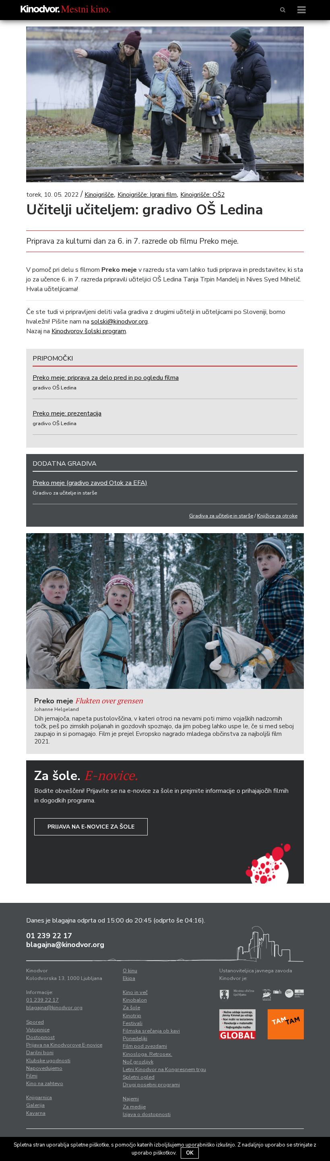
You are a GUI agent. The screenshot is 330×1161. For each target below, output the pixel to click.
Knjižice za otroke (277, 515)
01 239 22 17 (49, 936)
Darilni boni (40, 1052)
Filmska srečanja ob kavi (151, 1031)
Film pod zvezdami (145, 1046)
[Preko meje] (165, 611)
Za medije (134, 1106)
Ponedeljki (135, 1038)
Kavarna (35, 1113)
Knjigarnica (39, 1097)
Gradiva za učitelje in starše (221, 515)
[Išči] (282, 10)
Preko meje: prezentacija (67, 413)
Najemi (131, 1098)
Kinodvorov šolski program (89, 331)
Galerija (35, 1105)
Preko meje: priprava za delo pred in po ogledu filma (106, 377)
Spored (35, 1022)
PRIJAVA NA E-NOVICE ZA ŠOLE (90, 827)
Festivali (132, 1023)
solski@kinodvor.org (119, 321)
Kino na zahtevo (44, 1083)
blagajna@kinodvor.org (65, 944)
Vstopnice (38, 1029)
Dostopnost (40, 1037)
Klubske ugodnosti (48, 1060)
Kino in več (135, 992)
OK (190, 1153)
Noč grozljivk (138, 1061)
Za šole (131, 1007)
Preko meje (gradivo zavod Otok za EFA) (90, 483)
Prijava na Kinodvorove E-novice (64, 1045)
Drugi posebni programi (151, 1084)
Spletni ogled (139, 1077)
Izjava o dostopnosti (147, 1114)
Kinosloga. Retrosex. (147, 1054)
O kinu (130, 970)
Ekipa (129, 978)
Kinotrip (132, 1015)
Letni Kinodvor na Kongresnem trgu (164, 1069)
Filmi (31, 1076)
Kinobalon (135, 1000)
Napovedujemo (44, 1068)
